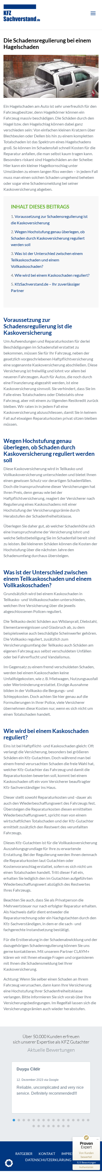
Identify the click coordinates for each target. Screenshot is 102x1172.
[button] (14, 1120)
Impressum (71, 1153)
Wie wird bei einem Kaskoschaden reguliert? (52, 275)
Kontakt (47, 1153)
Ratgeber (23, 1153)
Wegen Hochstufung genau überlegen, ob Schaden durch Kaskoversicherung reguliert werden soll (48, 238)
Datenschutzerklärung (48, 1160)
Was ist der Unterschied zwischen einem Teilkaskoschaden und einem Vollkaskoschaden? (47, 260)
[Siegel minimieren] (97, 1139)
